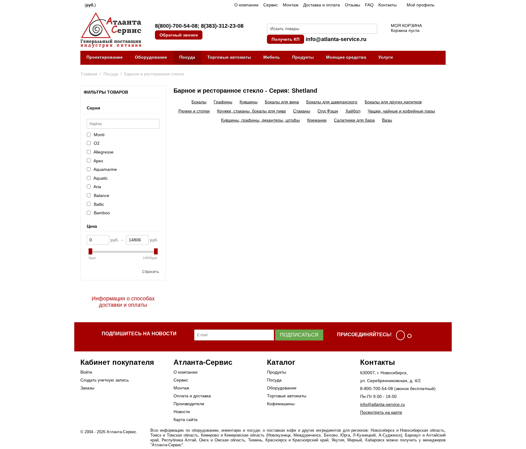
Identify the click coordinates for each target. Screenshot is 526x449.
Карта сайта (186, 419)
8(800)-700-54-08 (176, 26)
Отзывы (352, 4)
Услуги (385, 57)
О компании (246, 4)
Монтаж (290, 4)
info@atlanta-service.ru (336, 39)
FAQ (369, 4)
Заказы (87, 387)
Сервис (270, 4)
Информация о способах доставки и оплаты (123, 301)
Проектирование (104, 57)
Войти (86, 372)
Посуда (187, 57)
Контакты (387, 4)
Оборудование (151, 57)
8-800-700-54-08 (376, 388)
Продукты (303, 57)
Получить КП (286, 39)
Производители (189, 403)
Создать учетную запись (104, 380)
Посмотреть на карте (381, 412)
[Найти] (373, 29)
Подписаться (299, 334)
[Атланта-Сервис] (110, 29)
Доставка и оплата (321, 4)
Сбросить (150, 272)
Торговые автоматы (229, 57)
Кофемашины (281, 403)
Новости (182, 411)
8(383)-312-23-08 (222, 26)
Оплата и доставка (192, 395)
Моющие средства (346, 57)
